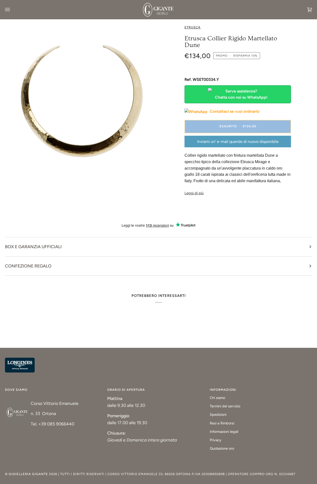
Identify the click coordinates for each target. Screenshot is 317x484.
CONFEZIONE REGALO (28, 265)
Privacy (215, 440)
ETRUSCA (193, 27)
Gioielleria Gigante (29, 474)
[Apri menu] (12, 9)
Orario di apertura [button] (126, 390)
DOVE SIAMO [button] (16, 390)
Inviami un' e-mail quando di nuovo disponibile (238, 141)
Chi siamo (217, 398)
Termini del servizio (225, 406)
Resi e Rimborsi (222, 423)
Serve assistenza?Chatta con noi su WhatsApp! (241, 94)
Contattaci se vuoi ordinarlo (234, 111)
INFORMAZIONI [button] (223, 390)
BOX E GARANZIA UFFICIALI (33, 246)
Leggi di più (194, 193)
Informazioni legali (224, 431)
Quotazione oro (222, 448)
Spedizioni (218, 414)
